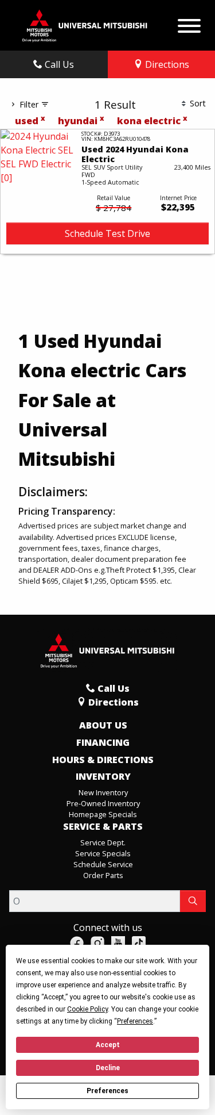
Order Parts (103, 875)
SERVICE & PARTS (103, 827)
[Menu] (189, 23)
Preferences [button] (135, 1021)
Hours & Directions (103, 760)
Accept (108, 1045)
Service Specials (103, 853)
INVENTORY (103, 777)
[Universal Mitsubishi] (85, 24)
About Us (103, 726)
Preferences (107, 1091)
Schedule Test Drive (107, 233)
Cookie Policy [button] (87, 1009)
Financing (103, 743)
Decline (108, 1068)
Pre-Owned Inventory (103, 803)
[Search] (193, 901)
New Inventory (103, 792)
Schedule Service (103, 864)
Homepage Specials (103, 814)
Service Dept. (103, 842)
